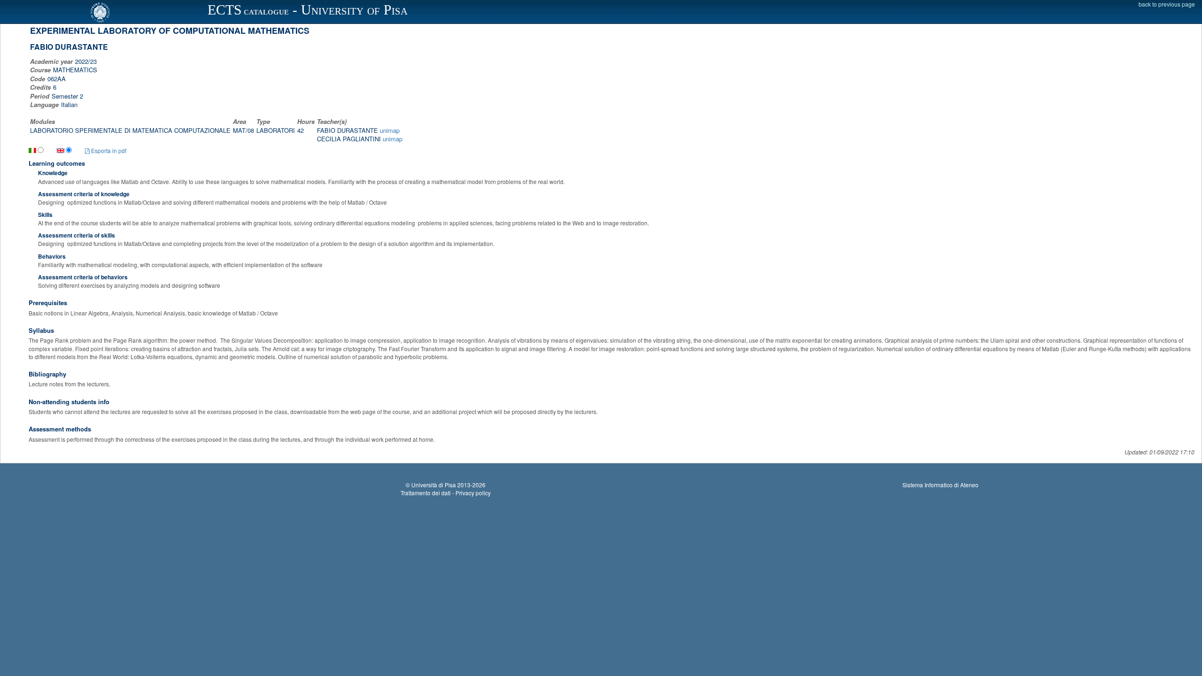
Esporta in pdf (108, 150)
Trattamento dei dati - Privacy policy (446, 493)
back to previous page (1167, 4)
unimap (390, 130)
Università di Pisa (433, 485)
